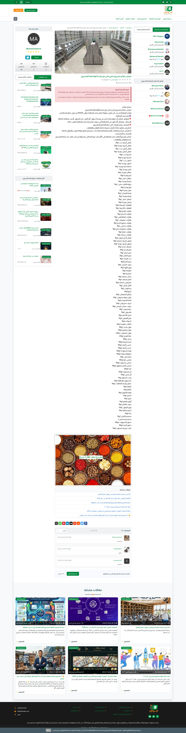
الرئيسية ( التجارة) (155, 19)
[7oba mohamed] (126, 538)
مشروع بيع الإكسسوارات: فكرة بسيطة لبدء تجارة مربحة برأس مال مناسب (28, 131)
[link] (33, 52)
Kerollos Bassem (21, 152)
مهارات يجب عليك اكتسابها (30, 256)
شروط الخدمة (99, 707)
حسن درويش (20, 169)
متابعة (37, 57)
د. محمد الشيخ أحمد (75, 623)
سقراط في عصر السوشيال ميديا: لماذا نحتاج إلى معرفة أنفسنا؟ (29, 198)
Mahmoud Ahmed (22, 221)
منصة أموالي (167, 19)
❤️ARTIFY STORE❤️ (23, 190)
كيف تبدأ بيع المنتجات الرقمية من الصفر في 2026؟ (29, 184)
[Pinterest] (63, 523)
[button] (56, 523)
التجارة (122, 28)
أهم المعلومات (117, 560)
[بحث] (15, 19)
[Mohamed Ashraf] (34, 39)
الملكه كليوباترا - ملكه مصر (31, 242)
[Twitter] (82, 523)
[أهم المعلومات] (126, 561)
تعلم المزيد (56, 730)
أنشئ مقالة (120, 19)
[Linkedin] (67, 523)
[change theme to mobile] (16, 2)
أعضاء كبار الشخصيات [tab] (143, 29)
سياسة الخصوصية (97, 2)
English (27, 2)
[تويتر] (167, 2)
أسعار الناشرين (99, 711)
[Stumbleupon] (74, 523)
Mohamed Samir (21, 204)
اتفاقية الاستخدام (85, 2)
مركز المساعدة (108, 2)
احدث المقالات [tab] (42, 77)
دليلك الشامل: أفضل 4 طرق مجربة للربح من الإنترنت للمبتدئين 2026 (108, 511)
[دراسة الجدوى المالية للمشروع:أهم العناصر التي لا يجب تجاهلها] (40, 611)
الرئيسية (128, 28)
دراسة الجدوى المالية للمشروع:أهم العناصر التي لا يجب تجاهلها (110, 502)
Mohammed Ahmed (75, 672)
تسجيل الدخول (72, 574)
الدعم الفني (126, 711)
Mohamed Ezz (21, 262)
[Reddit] (78, 523)
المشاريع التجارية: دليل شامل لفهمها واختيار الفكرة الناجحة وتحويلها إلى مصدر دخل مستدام (29, 115)
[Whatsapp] (60, 523)
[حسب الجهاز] (21, 2)
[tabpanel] (152, 54)
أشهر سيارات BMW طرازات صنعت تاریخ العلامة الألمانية (28, 229)
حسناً (48, 730)
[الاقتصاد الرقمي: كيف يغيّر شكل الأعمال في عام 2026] (93, 611)
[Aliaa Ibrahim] (126, 549)
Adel (18, 106)
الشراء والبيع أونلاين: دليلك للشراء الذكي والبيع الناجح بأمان (28, 84)
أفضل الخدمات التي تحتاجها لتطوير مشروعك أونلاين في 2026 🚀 (28, 146)
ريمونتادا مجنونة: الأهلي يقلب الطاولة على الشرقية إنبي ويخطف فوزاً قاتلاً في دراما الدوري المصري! (28, 214)
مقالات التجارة (130, 19)
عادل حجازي (20, 138)
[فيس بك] (170, 2)
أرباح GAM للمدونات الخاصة (121, 714)
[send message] (27, 57)
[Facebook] (85, 523)
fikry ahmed (125, 623)
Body (18, 122)
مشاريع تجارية (142, 19)
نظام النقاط (74, 711)
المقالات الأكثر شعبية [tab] (24, 77)
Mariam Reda (20, 90)
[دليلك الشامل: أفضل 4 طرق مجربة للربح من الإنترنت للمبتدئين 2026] (93, 660)
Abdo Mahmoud (21, 235)
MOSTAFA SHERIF (22, 672)
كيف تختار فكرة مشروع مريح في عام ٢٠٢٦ (117, 507)
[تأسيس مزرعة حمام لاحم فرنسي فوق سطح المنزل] (146, 611)
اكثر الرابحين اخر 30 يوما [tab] (161, 29)
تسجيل (60, 574)
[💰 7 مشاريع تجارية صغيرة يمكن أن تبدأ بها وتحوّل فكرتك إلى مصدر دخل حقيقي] (40, 660)
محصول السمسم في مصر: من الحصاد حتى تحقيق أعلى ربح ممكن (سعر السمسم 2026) (29, 161)
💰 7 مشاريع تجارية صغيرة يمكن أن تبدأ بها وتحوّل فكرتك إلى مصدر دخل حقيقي (105, 515)
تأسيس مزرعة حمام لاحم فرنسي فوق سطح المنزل (114, 494)
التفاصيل (127, 641)
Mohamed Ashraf (33, 49)
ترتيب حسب (93, 530)
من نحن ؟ (75, 707)
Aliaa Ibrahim (118, 549)
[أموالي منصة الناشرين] (168, 10)
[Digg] (71, 523)
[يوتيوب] (163, 2)
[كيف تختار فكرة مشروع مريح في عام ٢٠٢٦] (146, 660)
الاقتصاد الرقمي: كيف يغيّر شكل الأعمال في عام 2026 (113, 498)
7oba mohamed (117, 537)
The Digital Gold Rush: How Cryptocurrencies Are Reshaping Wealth (29, 99)
